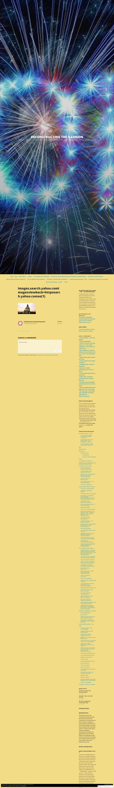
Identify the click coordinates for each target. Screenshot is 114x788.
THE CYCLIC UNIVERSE (86, 484)
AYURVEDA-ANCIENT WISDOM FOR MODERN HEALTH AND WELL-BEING (88, 545)
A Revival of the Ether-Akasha (95, 276)
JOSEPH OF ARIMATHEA (86, 578)
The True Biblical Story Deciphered (36, 279)
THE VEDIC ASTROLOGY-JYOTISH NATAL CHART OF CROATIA (86, 436)
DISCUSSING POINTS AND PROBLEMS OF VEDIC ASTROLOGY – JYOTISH (87, 441)
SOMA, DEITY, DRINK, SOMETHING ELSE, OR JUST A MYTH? (87, 645)
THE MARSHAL (85, 455)
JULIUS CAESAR (84, 659)
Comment (58, 350)
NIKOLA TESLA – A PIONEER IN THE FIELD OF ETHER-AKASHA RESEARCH (88, 475)
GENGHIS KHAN (84, 675)
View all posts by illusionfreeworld (30, 323)
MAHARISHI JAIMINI (85, 507)
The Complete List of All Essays (41, 276)
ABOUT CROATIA (84, 453)
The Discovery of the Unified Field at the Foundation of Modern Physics (68, 276)
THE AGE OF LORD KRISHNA (87, 488)
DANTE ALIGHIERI (85, 677)
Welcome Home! (82, 449)
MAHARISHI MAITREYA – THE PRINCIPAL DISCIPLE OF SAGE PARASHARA (87, 534)
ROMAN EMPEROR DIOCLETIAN (88, 587)
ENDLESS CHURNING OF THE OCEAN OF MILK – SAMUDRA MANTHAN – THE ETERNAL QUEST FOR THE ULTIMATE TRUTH (87, 513)
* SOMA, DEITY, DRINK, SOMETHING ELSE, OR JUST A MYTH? (86, 369)
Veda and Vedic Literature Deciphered (15, 279)
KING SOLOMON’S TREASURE (87, 559)
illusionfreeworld (22, 299)
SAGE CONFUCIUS (85, 663)
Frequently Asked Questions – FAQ (78, 279)
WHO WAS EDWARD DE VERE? (88, 661)
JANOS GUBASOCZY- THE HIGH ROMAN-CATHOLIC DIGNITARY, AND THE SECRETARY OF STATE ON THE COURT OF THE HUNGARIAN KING (88, 552)
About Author (22, 276)
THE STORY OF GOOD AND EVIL (88, 509)
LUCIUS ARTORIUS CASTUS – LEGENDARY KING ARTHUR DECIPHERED (87, 584)
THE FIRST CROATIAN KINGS (89, 457)
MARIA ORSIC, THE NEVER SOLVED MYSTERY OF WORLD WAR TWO (88, 621)
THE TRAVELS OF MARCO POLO (88, 653)
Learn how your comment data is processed (47, 355)
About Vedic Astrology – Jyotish (54, 282)
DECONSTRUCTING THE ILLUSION (57, 137)
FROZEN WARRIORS (85, 612)
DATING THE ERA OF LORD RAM (88, 493)
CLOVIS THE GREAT (85, 667)
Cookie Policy (23, 785)
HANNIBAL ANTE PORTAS (86, 657)
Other (65, 282)
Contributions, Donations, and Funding (98, 279)
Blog (16, 276)
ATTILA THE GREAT (85, 665)
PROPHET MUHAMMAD (86, 682)
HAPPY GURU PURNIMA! (24, 331)
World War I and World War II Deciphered (57, 279)
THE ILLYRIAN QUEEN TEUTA (87, 655)
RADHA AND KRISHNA (86, 528)
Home (12, 276)
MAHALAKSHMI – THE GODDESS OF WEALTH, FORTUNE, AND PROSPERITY (88, 525)
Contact (30, 276)
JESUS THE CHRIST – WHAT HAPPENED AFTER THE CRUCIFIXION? (87, 572)
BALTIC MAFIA (84, 614)
